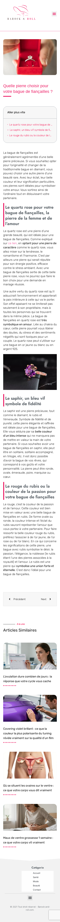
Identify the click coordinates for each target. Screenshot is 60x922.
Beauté (36, 885)
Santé (36, 877)
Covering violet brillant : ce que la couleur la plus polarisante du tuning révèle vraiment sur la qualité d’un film (28, 733)
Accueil (36, 873)
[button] (54, 14)
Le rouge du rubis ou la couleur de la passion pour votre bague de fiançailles (31, 135)
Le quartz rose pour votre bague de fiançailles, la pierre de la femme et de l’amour (31, 124)
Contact (37, 889)
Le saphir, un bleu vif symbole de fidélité (31, 129)
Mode (36, 881)
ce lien (12, 243)
